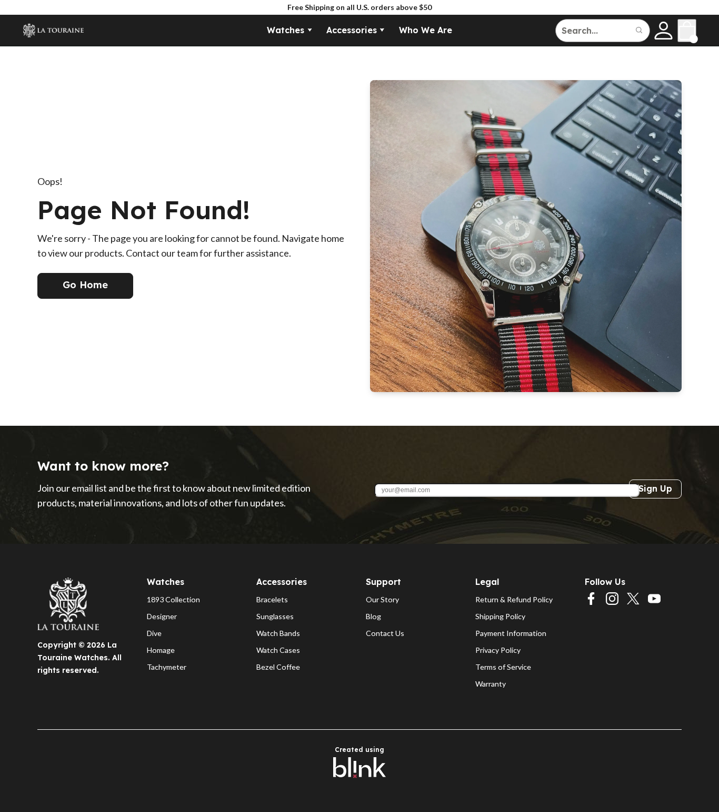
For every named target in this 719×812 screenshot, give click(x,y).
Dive (154, 633)
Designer (162, 616)
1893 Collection (173, 599)
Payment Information (510, 633)
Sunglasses (275, 616)
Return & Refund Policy (514, 599)
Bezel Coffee (278, 666)
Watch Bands (278, 633)
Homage (161, 649)
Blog (373, 616)
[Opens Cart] (686, 30)
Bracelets (272, 599)
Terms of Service (503, 666)
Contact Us (385, 633)
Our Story (382, 599)
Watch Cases (278, 649)
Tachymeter (166, 666)
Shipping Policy (500, 616)
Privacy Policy (498, 649)
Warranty (490, 683)
